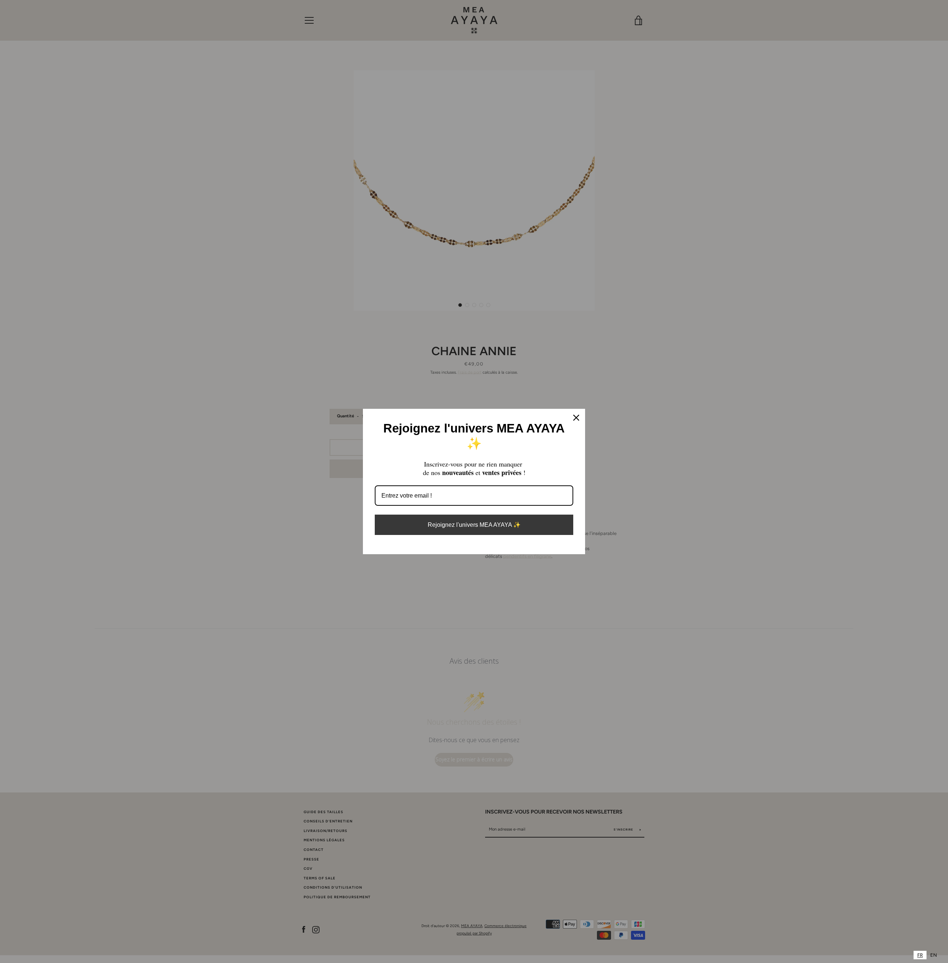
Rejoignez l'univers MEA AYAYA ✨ (474, 525)
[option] (934, 955)
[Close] (576, 418)
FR (920, 955)
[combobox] (920, 955)
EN (933, 955)
